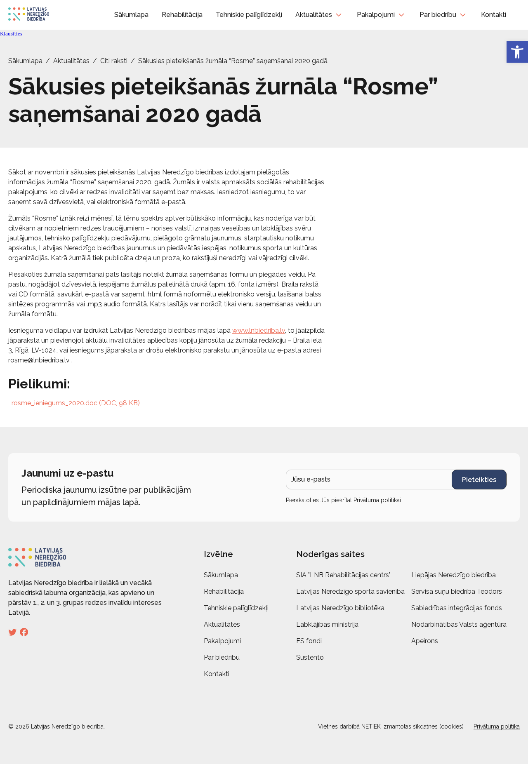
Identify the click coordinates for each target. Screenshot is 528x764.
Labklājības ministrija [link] (327, 624)
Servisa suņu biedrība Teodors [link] (456, 591)
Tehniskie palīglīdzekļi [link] (249, 15)
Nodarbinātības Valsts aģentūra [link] (459, 624)
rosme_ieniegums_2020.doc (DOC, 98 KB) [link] (74, 403)
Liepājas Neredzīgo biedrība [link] (453, 575)
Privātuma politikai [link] (377, 500)
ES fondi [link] (309, 641)
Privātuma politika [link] (497, 726)
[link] (517, 52)
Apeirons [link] (424, 641)
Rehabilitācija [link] (182, 15)
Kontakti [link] (493, 15)
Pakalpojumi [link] (376, 15)
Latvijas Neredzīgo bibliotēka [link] (340, 608)
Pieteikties (479, 480)
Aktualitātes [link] (313, 15)
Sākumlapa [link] (131, 15)
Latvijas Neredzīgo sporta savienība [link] (350, 591)
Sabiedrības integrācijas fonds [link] (456, 608)
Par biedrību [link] (438, 15)
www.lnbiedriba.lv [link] (258, 330)
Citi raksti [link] (113, 61)
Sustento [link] (310, 657)
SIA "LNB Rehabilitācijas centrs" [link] (343, 575)
